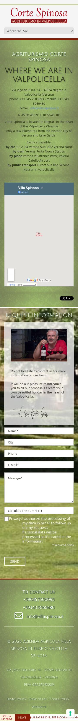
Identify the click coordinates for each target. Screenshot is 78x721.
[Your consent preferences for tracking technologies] (70, 713)
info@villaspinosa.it (44, 108)
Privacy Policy (16, 699)
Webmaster (39, 707)
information (32, 541)
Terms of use (38, 699)
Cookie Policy (59, 699)
